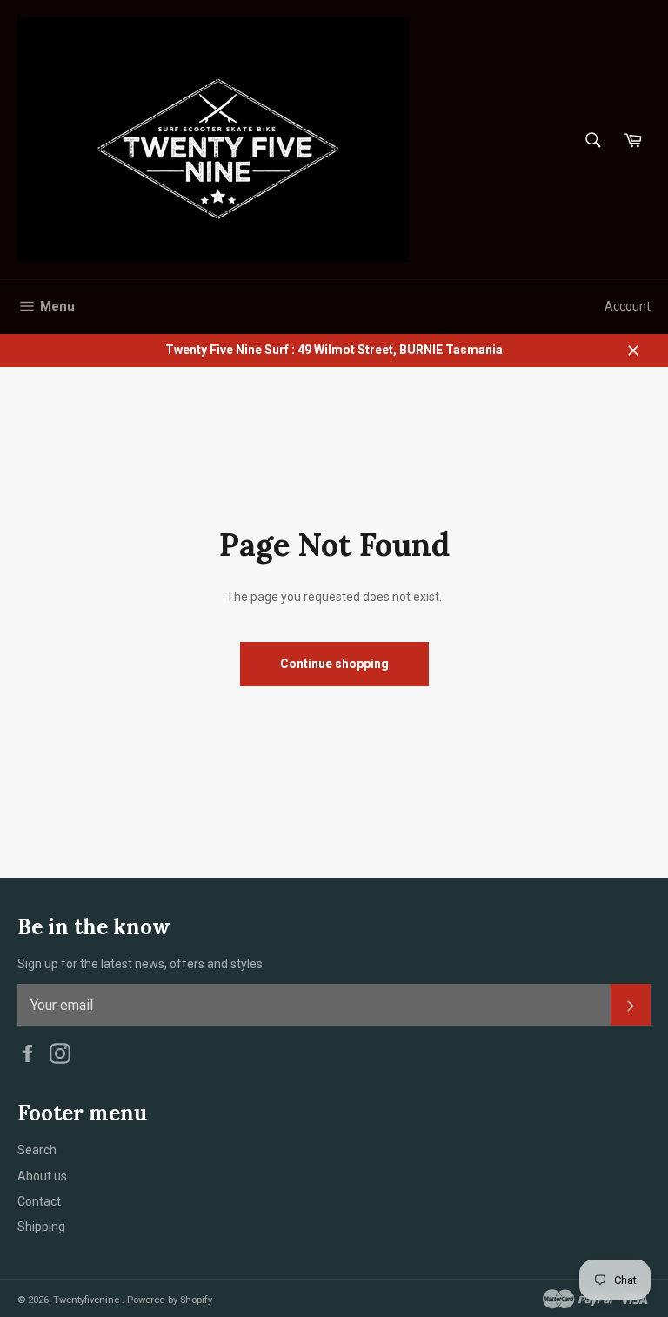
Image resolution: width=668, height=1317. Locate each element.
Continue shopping (334, 664)
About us (42, 1176)
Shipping (41, 1226)
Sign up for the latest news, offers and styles (140, 964)
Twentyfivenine (87, 1300)
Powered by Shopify (169, 1300)
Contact (39, 1201)
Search (37, 1150)
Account (628, 306)
